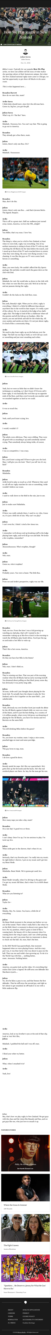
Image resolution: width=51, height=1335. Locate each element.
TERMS (10, 1316)
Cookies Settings (29, 1323)
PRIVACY (26, 1313)
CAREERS (11, 1313)
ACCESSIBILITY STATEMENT (33, 1319)
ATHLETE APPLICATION (31, 1310)
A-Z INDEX (11, 1323)
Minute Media (21, 1332)
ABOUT (10, 1310)
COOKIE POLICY (29, 1316)
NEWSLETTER (13, 1319)
